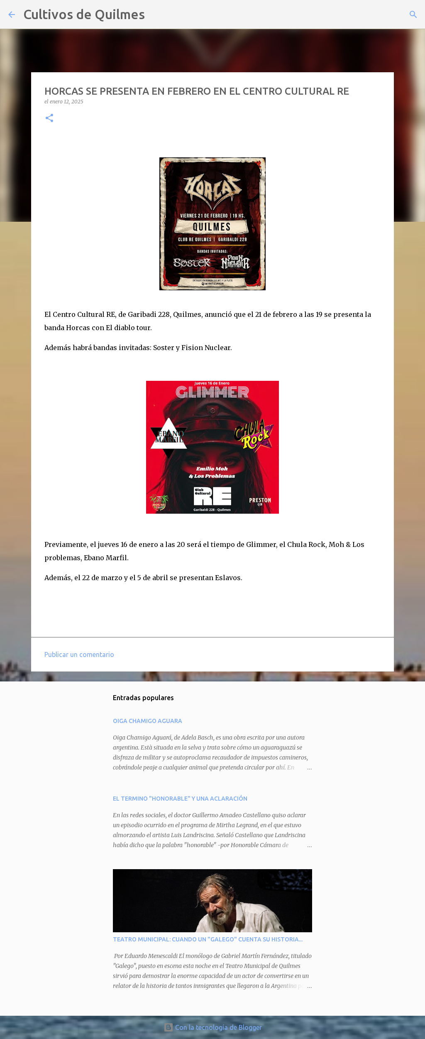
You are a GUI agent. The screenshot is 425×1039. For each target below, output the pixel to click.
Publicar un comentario (79, 654)
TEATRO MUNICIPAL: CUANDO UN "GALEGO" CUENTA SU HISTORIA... (208, 939)
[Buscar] (156, 15)
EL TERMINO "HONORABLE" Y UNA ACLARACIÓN (180, 798)
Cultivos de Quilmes (84, 14)
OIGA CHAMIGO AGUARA (147, 721)
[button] (49, 118)
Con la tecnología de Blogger (217, 1027)
